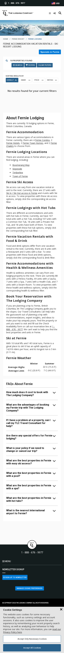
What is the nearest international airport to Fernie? (25, 512)
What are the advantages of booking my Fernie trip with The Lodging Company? (27, 407)
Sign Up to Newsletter (16, 577)
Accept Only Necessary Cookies (32, 639)
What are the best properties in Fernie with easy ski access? (28, 462)
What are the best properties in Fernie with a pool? (28, 474)
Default (10, 80)
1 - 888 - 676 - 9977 (32, 552)
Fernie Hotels (13, 143)
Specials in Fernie (49, 52)
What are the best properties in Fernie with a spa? (28, 487)
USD (57, 3)
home (5, 39)
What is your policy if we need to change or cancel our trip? (25, 449)
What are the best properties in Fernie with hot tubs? (28, 499)
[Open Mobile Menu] (50, 13)
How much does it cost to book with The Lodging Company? (27, 394)
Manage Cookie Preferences (29, 588)
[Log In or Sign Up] (54, 13)
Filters (31, 65)
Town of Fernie (20, 176)
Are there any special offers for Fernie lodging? (29, 437)
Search (18, 65)
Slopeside (17, 168)
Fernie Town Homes (33, 143)
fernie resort (18, 39)
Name (23, 80)
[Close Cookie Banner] (61, 609)
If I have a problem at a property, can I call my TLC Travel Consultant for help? (28, 423)
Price (36, 80)
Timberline (17, 172)
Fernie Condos (42, 140)
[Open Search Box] (60, 13)
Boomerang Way (21, 165)
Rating (50, 80)
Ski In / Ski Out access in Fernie (21, 193)
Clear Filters (44, 65)
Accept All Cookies (32, 648)
